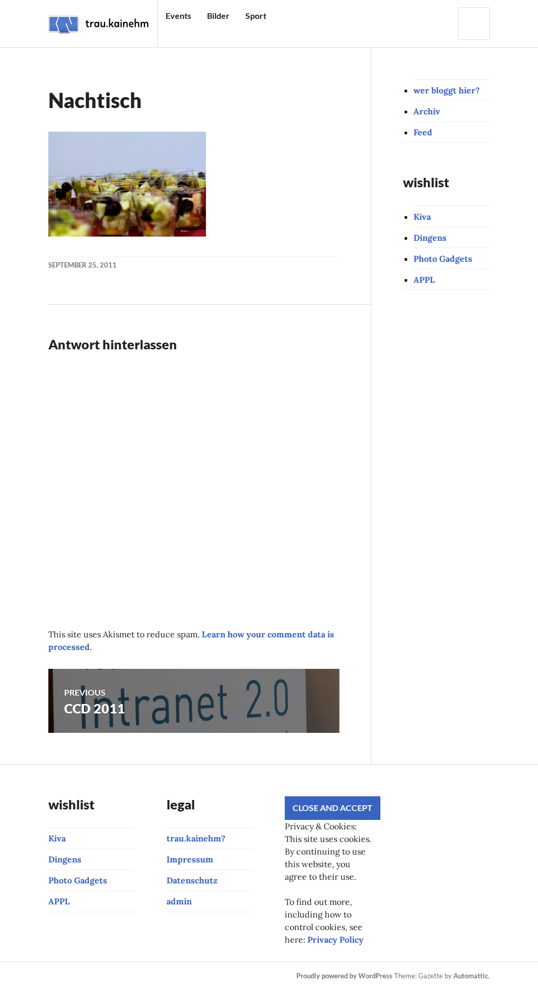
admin (179, 901)
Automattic (470, 976)
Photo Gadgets (442, 258)
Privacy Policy (335, 939)
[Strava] (54, 976)
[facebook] (90, 976)
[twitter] (162, 976)
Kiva (422, 216)
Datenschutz (192, 880)
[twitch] (126, 976)
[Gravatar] (111, 989)
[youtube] (108, 976)
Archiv (426, 111)
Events (178, 15)
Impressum (190, 859)
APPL (424, 279)
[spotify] (233, 976)
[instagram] (72, 976)
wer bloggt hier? (446, 90)
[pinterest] (144, 976)
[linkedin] (215, 976)
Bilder (218, 15)
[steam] (75, 989)
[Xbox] (57, 989)
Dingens (430, 237)
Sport (255, 15)
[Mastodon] (93, 989)
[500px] (197, 976)
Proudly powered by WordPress (344, 976)
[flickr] (179, 976)
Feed (422, 132)
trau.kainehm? (196, 838)
